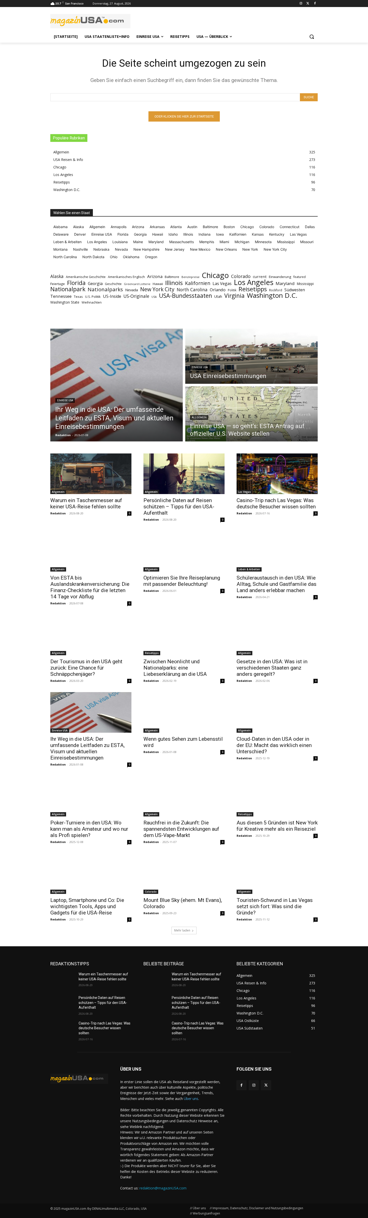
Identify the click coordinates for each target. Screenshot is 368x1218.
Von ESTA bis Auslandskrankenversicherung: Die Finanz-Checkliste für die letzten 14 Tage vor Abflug (89, 587)
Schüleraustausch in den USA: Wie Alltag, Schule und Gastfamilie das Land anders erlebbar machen (276, 584)
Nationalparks (105, 289)
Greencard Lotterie (137, 284)
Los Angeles (253, 282)
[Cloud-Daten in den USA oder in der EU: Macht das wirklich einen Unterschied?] (277, 712)
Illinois (174, 282)
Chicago (215, 275)
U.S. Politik (93, 296)
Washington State (64, 302)
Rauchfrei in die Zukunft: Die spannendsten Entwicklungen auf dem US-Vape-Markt (181, 829)
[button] (312, 37)
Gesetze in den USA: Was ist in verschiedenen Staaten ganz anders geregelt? (272, 668)
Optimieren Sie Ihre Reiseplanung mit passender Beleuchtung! (181, 581)
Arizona (154, 276)
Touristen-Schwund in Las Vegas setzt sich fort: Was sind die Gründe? (275, 906)
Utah (218, 296)
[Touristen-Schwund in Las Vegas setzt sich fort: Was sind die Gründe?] (277, 873)
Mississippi (305, 283)
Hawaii (158, 284)
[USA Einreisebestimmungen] (251, 356)
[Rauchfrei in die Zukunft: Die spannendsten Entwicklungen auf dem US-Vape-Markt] (184, 796)
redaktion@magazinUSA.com (163, 1188)
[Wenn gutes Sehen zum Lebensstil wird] (184, 712)
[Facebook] (315, 4)
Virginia (234, 295)
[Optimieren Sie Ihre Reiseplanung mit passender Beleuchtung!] (184, 551)
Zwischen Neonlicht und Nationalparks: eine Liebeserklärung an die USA (175, 668)
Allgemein (199, 417)
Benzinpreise (190, 277)
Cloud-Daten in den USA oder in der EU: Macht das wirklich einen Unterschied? (274, 745)
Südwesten (294, 290)
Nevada (131, 289)
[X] (266, 1085)
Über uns (191, 1098)
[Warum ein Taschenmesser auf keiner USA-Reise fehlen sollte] (90, 473)
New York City (157, 289)
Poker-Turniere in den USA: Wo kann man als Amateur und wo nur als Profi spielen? (89, 829)
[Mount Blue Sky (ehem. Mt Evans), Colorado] (184, 873)
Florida (76, 283)
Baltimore (172, 276)
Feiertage (57, 284)
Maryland (285, 283)
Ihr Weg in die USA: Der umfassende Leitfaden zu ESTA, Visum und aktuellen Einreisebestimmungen (87, 748)
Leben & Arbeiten (249, 569)
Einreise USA (65, 400)
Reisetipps (253, 289)
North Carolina (192, 289)
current (260, 276)
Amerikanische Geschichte (86, 276)
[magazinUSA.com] (90, 21)
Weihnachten (92, 302)
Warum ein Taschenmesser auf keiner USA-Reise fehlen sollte (86, 503)
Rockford (275, 290)
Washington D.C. (272, 295)
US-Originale (136, 296)
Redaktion (58, 513)
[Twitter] (308, 4)
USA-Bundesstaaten (185, 295)
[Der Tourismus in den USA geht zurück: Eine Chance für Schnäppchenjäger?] (90, 635)
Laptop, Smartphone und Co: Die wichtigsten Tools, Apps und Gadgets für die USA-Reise (87, 906)
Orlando (218, 289)
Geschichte (113, 284)
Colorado (241, 276)
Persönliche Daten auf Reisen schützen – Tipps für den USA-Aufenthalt (178, 506)
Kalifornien (197, 283)
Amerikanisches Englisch (126, 276)
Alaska (57, 276)
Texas (78, 296)
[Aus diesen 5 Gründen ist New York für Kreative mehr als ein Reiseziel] (277, 796)
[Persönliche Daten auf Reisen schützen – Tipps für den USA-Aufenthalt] (184, 473)
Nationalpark (67, 289)
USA (154, 297)
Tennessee (61, 296)
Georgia (95, 283)
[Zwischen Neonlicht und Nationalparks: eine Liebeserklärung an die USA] (184, 635)
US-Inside (112, 296)
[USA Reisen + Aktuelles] (79, 1079)
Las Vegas (222, 283)
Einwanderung (280, 276)
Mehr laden (182, 930)
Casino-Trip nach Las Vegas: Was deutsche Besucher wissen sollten (276, 503)
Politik (232, 290)
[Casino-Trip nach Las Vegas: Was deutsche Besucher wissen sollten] (277, 473)
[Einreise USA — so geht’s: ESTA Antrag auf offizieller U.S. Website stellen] (251, 413)
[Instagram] (301, 4)
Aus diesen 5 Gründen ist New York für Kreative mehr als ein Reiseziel (277, 826)
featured (299, 277)
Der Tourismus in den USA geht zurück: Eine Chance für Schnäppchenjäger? (86, 668)
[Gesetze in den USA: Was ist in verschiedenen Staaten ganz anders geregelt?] (277, 635)
